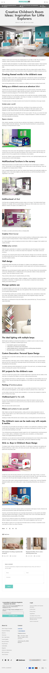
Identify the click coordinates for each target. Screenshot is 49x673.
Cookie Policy (32, 609)
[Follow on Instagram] (5, 660)
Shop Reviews (5, 643)
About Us (3, 632)
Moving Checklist (5, 641)
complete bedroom (9, 170)
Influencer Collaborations (7, 650)
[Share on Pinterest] (13, 528)
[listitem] (13, 603)
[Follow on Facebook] (2, 660)
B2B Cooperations (5, 652)
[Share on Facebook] (6, 528)
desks (15, 101)
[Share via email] (16, 528)
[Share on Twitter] (10, 528)
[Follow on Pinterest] (8, 660)
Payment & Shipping (6, 630)
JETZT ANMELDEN (13, 615)
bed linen (15, 417)
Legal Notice (32, 613)
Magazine (4, 648)
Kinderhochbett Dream (40, 202)
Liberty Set (19, 170)
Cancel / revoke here (34, 621)
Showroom (4, 635)
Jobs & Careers (5, 654)
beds (13, 249)
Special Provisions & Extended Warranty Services (36, 618)
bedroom (44, 114)
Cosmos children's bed (7, 124)
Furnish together (5, 639)
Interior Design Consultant (7, 628)
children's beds (20, 388)
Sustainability (4, 645)
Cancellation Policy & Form (35, 615)
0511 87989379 (22, 631)
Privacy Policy (31, 566)
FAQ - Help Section (5, 637)
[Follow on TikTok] (11, 660)
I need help (20, 628)
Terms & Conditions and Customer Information (36, 606)
